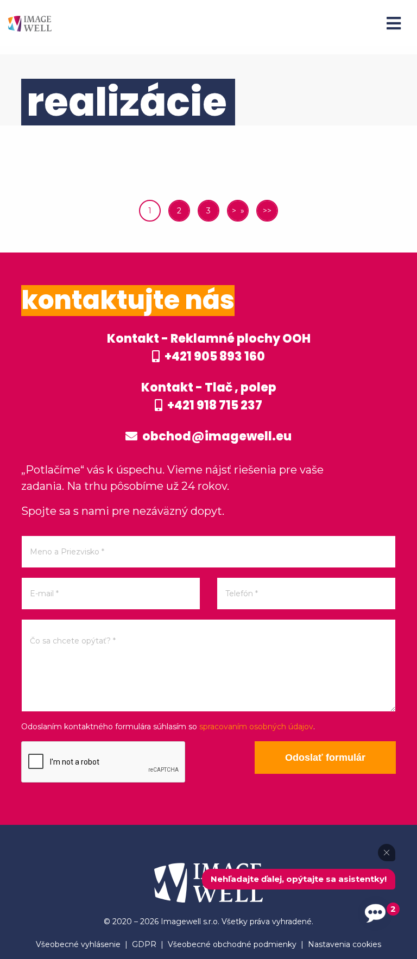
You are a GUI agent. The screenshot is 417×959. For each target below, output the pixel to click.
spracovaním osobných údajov (256, 726)
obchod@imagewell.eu (216, 436)
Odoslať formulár (325, 757)
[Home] (30, 23)
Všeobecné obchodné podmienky (232, 944)
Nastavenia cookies (344, 944)
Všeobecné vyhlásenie (78, 944)
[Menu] (393, 23)
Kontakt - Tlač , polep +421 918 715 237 (208, 396)
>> (267, 211)
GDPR (144, 944)
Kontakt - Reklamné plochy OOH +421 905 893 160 (209, 347)
